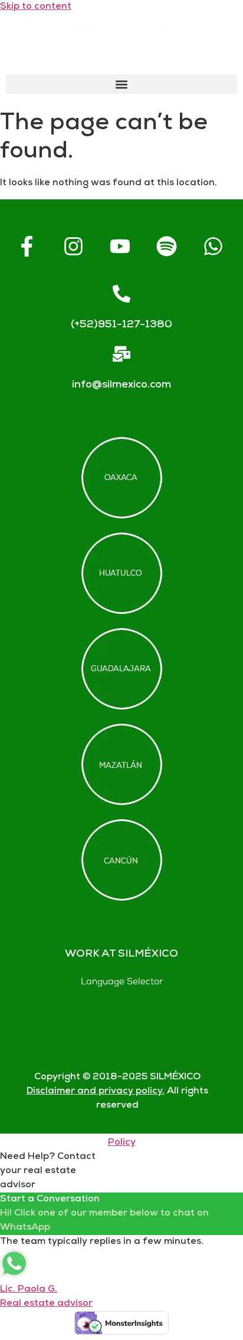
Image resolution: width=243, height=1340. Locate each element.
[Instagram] (73, 246)
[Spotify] (166, 246)
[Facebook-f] (26, 246)
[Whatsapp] (213, 246)
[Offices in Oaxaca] (121, 478)
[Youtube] (119, 246)
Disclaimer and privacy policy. (96, 1091)
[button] (121, 84)
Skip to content (35, 6)
